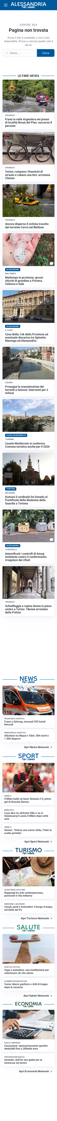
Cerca (45, 53)
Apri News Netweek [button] (36, 747)
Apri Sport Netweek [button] (36, 841)
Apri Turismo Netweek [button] (35, 918)
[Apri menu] (6, 5)
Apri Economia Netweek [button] (34, 1071)
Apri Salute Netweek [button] (36, 995)
